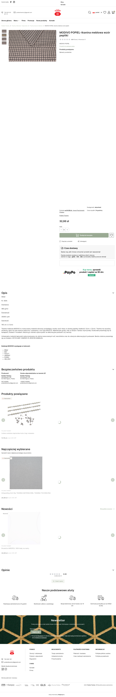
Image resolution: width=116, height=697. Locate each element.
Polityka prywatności (102, 656)
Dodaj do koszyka (86, 235)
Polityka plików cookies (103, 653)
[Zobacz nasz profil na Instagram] (14, 2)
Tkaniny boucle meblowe (36, 25)
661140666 (4, 381)
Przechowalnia (56, 659)
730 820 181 (7, 12)
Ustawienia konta (57, 656)
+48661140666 (25, 381)
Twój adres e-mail (35, 629)
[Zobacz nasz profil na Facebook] (11, 2)
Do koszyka (21, 441)
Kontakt (32, 668)
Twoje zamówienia (57, 653)
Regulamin (40, 636)
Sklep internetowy (56, 694)
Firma (31, 670)
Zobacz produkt (24, 501)
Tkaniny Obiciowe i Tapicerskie (20, 25)
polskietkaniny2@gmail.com (24, 12)
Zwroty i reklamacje (36, 653)
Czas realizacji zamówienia (82, 656)
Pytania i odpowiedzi (36, 656)
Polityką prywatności (41, 637)
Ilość (60, 226)
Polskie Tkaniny (5, 25)
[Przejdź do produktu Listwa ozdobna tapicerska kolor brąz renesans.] (24, 413)
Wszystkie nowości (106, 509)
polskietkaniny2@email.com (28, 383)
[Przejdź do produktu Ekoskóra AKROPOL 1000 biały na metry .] (24, 528)
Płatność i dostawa (79, 653)
